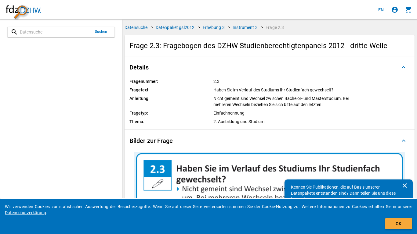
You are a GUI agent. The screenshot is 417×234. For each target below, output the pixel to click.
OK (398, 223)
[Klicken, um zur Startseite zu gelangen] (23, 10)
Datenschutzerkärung (25, 212)
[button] (269, 67)
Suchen (101, 32)
